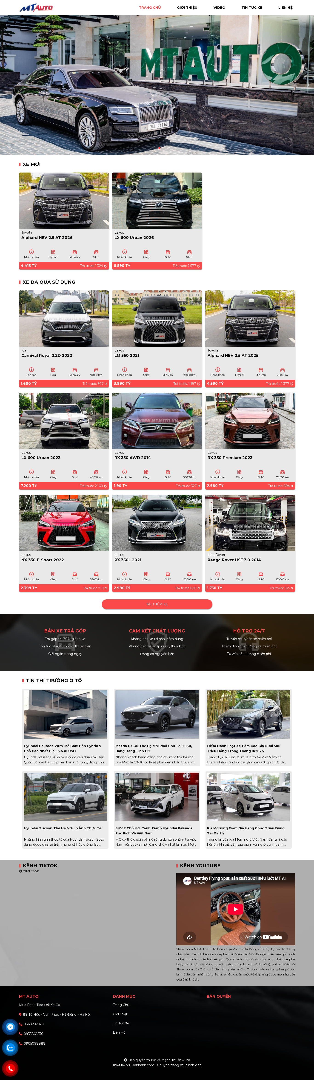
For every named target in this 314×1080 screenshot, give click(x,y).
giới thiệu (187, 7)
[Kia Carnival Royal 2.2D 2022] (64, 318)
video (219, 7)
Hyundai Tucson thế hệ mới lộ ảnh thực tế (62, 828)
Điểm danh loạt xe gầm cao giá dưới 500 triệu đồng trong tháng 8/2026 (243, 748)
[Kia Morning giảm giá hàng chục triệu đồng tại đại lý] (248, 796)
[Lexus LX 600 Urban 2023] (64, 420)
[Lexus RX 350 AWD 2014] (157, 420)
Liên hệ (119, 1032)
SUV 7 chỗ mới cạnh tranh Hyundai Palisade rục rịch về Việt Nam (154, 830)
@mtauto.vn (29, 871)
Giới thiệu (120, 1014)
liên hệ (285, 7)
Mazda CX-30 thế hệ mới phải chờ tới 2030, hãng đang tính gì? (153, 748)
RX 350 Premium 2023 (230, 457)
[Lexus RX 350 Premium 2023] (250, 420)
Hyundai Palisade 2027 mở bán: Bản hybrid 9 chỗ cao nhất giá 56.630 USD (62, 748)
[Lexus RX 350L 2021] (157, 522)
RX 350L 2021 (127, 560)
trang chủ (150, 7)
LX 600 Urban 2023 (40, 457)
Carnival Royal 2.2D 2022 (46, 355)
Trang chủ (121, 1005)
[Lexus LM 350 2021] (157, 318)
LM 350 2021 (126, 355)
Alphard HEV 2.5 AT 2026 (46, 237)
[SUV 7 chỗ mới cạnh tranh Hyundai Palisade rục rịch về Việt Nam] (156, 796)
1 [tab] (154, 148)
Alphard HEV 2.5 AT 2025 (233, 355)
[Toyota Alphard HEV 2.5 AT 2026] (64, 200)
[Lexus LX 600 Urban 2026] (157, 200)
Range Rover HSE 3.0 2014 (234, 560)
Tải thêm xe (157, 604)
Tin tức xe (121, 1023)
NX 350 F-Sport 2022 (42, 560)
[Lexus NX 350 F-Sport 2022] (64, 522)
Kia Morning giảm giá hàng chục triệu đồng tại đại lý (246, 830)
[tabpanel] (157, 77)
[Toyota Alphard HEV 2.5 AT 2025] (250, 318)
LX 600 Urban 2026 (134, 237)
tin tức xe (251, 7)
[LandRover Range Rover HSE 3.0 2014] (250, 522)
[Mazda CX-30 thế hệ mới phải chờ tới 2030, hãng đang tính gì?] (156, 714)
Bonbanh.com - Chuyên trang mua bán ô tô (166, 1065)
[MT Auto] (49, 7)
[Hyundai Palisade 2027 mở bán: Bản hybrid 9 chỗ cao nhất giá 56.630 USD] (65, 714)
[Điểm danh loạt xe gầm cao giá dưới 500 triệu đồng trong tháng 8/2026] (248, 714)
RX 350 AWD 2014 (132, 457)
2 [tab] (159, 148)
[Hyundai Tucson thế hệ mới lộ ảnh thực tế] (65, 796)
